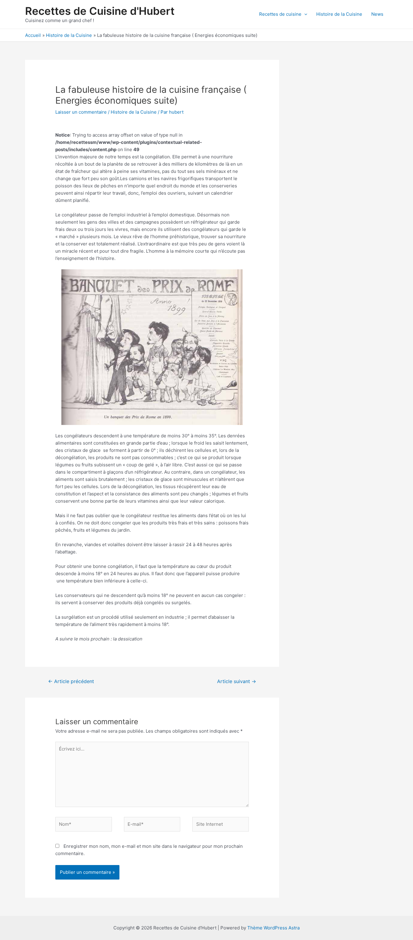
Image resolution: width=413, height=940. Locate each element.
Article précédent (71, 681)
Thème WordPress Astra (273, 928)
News (377, 14)
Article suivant (236, 681)
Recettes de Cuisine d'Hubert (99, 11)
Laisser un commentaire (81, 112)
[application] (304, 14)
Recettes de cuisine (280, 14)
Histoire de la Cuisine (339, 14)
